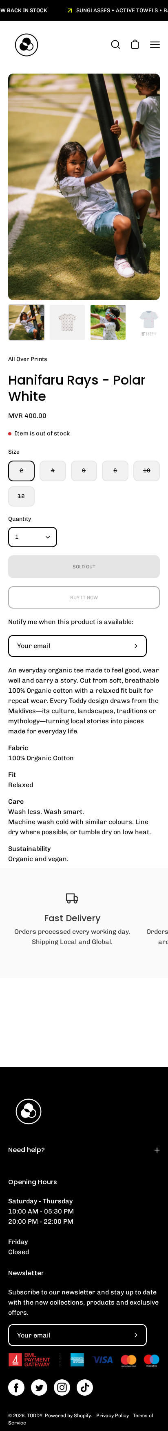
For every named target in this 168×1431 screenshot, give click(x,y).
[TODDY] (26, 45)
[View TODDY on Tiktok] (85, 1387)
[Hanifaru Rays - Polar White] (26, 322)
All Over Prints (27, 359)
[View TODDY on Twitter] (39, 1387)
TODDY (34, 1415)
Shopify (82, 1415)
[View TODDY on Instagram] (62, 1387)
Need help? (26, 1150)
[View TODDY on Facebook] (16, 1387)
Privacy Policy (112, 1415)
